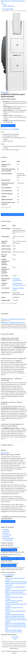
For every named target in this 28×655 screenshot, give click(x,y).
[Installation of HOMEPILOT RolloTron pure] (13, 322)
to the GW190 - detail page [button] (9, 550)
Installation (6, 536)
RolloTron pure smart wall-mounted (15, 623)
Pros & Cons (6, 531)
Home (4, 4)
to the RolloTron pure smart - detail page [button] (13, 558)
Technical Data (7, 535)
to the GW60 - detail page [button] (9, 565)
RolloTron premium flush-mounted (14, 616)
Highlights (6, 529)
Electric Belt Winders (8, 6)
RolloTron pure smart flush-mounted (15, 625)
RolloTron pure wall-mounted (13, 630)
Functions (5, 533)
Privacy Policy (15, 637)
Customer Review (8, 540)
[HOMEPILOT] (5, 92)
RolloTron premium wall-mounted (14, 614)
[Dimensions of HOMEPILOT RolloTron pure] (13, 319)
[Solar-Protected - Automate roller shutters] (14, 1)
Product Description (8, 538)
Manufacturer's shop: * (10, 129)
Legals (15, 638)
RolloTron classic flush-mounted (14, 592)
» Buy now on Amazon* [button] (8, 521)
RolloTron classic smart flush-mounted (15, 590)
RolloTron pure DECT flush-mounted (15, 618)
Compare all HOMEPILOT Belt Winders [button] (12, 214)
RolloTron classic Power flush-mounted (16, 581)
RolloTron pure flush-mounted (13, 631)
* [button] (8, 125)
